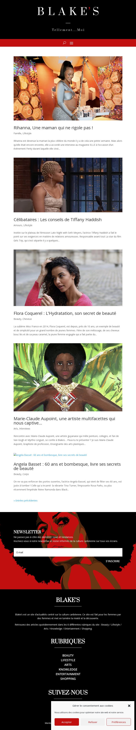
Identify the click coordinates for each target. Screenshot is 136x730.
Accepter (67, 722)
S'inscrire (113, 561)
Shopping (68, 679)
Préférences (119, 722)
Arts (16, 428)
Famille (17, 133)
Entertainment (68, 674)
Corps (26, 474)
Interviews (24, 428)
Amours (18, 225)
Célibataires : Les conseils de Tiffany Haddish (58, 219)
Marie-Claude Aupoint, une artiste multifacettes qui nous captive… (64, 421)
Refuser (92, 722)
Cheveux (27, 318)
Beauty (17, 318)
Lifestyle (27, 133)
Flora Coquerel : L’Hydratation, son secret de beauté (65, 313)
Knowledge (68, 669)
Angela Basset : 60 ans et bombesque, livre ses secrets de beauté (67, 466)
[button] (129, 705)
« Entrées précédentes (25, 500)
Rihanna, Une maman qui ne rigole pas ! (53, 128)
